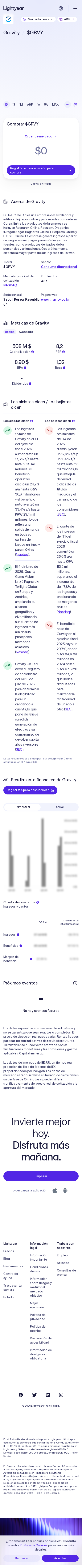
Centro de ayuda (10, 1276)
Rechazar (22, 1558)
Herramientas (13, 1266)
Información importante (38, 1257)
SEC (19, 749)
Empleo (62, 1255)
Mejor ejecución (37, 1305)
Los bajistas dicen (58, 421)
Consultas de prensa (66, 1273)
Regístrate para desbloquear (28, 790)
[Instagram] (61, 1395)
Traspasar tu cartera (12, 1288)
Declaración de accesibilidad (41, 1340)
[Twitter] (34, 1395)
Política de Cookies (33, 1545)
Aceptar (60, 1558)
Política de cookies (37, 1329)
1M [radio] (21, 104)
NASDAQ (10, 285)
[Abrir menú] (75, 8)
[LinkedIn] (48, 1395)
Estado (8, 1297)
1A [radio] (38, 104)
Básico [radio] (10, 332)
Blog (6, 1259)
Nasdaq (22, 554)
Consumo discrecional (59, 267)
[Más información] (75, 983)
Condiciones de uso (39, 1269)
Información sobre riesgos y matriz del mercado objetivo (41, 1287)
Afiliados (63, 1263)
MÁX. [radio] (55, 104)
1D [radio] (6, 104)
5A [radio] (46, 104)
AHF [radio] (30, 104)
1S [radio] (13, 104)
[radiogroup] (32, 104)
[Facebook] (21, 1395)
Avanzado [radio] (26, 332)
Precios (8, 1251)
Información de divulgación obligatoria (41, 1354)
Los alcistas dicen (16, 421)
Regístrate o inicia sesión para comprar (32, 170)
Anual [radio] (59, 807)
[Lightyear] (13, 8)
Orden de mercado (38, 136)
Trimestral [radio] (22, 807)
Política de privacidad (37, 1317)
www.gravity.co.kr (55, 299)
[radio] (67, 104)
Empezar (41, 1176)
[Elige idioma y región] (61, 8)
